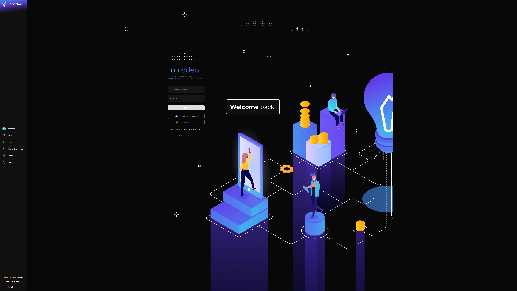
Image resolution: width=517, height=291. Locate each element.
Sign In (186, 107)
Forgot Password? (186, 135)
